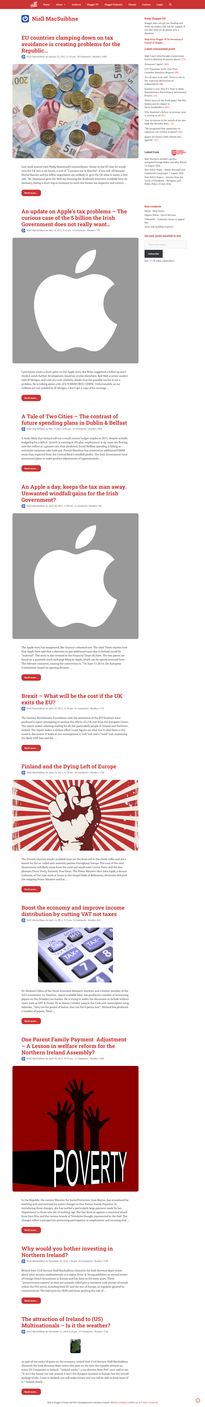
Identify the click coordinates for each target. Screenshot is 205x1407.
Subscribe (153, 253)
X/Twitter (143, 1402)
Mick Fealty (159, 210)
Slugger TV (93, 4)
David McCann (168, 214)
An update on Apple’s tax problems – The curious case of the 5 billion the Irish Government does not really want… (74, 218)
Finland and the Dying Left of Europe (68, 766)
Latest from (152, 152)
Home (46, 4)
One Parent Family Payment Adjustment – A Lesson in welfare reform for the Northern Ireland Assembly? (74, 1046)
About (59, 4)
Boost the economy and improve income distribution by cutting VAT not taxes (73, 911)
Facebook (153, 1402)
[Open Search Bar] (170, 4)
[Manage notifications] (198, 1400)
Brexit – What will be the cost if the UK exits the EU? (71, 699)
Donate (132, 4)
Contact (146, 4)
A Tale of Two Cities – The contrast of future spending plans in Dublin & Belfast (74, 419)
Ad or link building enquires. (159, 226)
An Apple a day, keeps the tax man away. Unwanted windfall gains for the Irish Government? (73, 493)
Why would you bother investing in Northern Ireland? (67, 1251)
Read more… (31, 192)
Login (160, 4)
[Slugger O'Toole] (34, 4)
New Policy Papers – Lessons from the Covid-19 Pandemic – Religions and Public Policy (164, 180)
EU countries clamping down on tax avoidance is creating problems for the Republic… (70, 44)
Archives (76, 4)
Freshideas (122, 1402)
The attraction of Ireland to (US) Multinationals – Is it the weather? (65, 1322)
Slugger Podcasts (113, 4)
